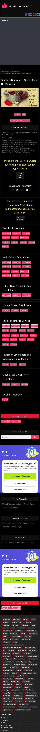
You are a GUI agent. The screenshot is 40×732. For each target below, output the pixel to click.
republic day (26, 681)
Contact (5, 720)
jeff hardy (11, 650)
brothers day (17, 693)
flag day (5, 681)
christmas (6, 625)
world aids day (7, 678)
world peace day (19, 664)
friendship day (32, 659)
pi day (15, 642)
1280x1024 (25, 238)
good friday (27, 636)
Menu (5, 20)
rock (13, 628)
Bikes (26, 504)
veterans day (25, 667)
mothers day (22, 650)
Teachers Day (14, 542)
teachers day (7, 664)
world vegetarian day (9, 704)
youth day (6, 698)
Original (5, 400)
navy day (30, 678)
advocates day (19, 678)
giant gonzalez (7, 630)
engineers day (7, 701)
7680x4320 (27, 295)
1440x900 (5, 238)
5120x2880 (16, 295)
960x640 (34, 326)
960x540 (5, 330)
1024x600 (15, 310)
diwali (4, 667)
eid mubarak (29, 698)
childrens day (27, 653)
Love (9, 508)
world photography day (29, 673)
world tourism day (8, 676)
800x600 (15, 242)
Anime (4, 523)
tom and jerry (33, 633)
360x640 (32, 242)
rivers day (33, 707)
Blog (4, 722)
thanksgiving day (8, 670)
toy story (5, 636)
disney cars (13, 633)
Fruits (24, 523)
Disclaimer (5, 730)
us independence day (9, 659)
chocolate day (7, 687)
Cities (10, 523)
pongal (19, 670)
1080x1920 (15, 326)
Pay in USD (16, 421)
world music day (33, 656)
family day (16, 653)
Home (2, 71)
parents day (6, 656)
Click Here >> (20, 175)
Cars (4, 508)
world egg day (23, 704)
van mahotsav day (31, 695)
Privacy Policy (6, 725)
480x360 (14, 340)
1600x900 (26, 233)
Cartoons (5, 527)
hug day (5, 690)
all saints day (14, 667)
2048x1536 (6, 233)
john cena (31, 628)
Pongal (4, 542)
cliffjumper (16, 619)
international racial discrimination (13, 645)
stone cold (21, 628)
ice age (23, 633)
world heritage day (8, 707)
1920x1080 (16, 233)
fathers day (32, 650)
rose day (18, 684)
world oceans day (30, 693)
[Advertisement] (20, 44)
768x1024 (5, 335)
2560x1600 (16, 262)
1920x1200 (6, 267)
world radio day (7, 684)
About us (5, 717)
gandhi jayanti (32, 664)
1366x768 (15, 238)
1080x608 (5, 384)
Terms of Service (7, 727)
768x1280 (15, 335)
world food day (21, 676)
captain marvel (7, 709)
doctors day (6, 695)
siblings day (6, 693)
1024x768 (5, 242)
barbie (5, 633)
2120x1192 (15, 384)
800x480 (22, 330)
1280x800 (16, 276)
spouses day (15, 681)
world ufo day (18, 695)
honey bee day (17, 698)
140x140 (22, 364)
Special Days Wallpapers (12, 71)
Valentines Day (27, 542)
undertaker (25, 625)
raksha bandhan (8, 662)
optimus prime (16, 622)
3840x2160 (6, 295)
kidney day (6, 642)
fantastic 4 (28, 622)
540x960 (33, 335)
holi (4, 650)
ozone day (18, 701)
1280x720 (25, 276)
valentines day (16, 636)
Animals (19, 504)
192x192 (14, 364)
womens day (28, 670)
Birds (32, 504)
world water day (30, 647)
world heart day (30, 701)
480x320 (23, 242)
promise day (15, 690)
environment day (19, 656)
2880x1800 (6, 262)
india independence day (24, 662)
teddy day (18, 687)
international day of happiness (12, 647)
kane (33, 625)
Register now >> (20, 218)
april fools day (26, 639)
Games (31, 523)
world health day (28, 690)
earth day (6, 673)
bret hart (5, 628)
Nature (15, 508)
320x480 (5, 247)
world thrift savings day (23, 709)
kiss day (27, 687)
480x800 (5, 340)
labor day (15, 673)
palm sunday (14, 639)
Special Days (16, 527)
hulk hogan (18, 630)
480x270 (25, 384)
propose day (29, 684)
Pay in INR (6, 421)
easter (5, 639)
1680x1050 (27, 267)
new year (15, 625)
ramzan (22, 659)
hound (33, 619)
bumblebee (6, 619)
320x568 (5, 344)
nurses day (6, 653)
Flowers (17, 523)
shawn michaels (31, 630)
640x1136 (24, 335)
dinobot (25, 619)
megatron (6, 622)
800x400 (31, 330)
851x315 (5, 364)
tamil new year (22, 707)
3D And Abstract (8, 504)
